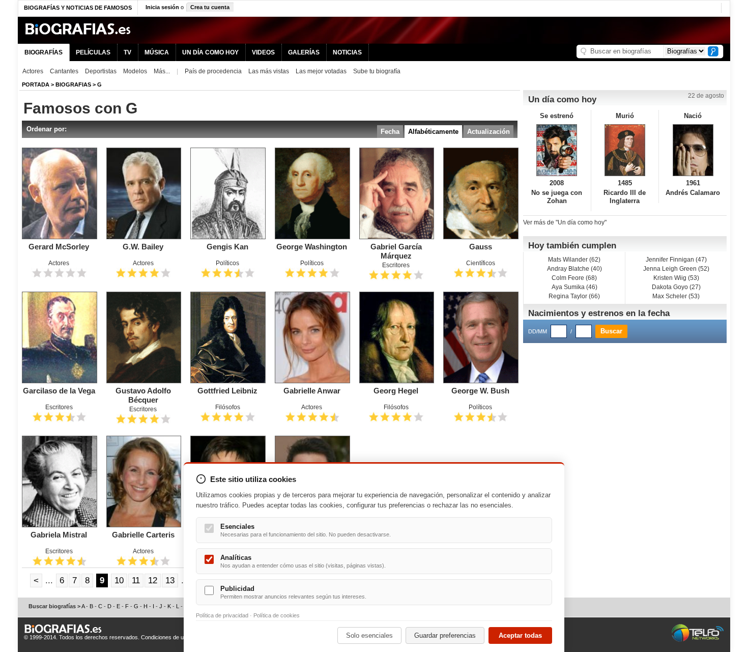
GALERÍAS (304, 52)
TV (127, 52)
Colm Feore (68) (574, 277)
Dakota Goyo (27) (676, 287)
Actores (32, 71)
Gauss (480, 246)
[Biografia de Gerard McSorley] (59, 193)
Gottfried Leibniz (227, 390)
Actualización (488, 131)
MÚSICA (157, 52)
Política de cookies (276, 615)
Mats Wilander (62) (574, 259)
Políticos (227, 263)
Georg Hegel (395, 390)
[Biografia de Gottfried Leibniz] (227, 337)
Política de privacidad (222, 615)
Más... (162, 71)
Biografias (73, 84)
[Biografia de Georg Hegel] (396, 337)
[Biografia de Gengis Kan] (227, 193)
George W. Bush (480, 390)
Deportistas (101, 71)
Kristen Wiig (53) (676, 277)
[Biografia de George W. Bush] (480, 337)
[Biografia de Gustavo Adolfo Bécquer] (143, 337)
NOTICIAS (347, 52)
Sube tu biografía (376, 71)
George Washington (311, 246)
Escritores (396, 265)
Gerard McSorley (58, 246)
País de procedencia (213, 71)
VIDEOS (263, 52)
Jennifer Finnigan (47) (676, 259)
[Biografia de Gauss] (480, 193)
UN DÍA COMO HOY (210, 52)
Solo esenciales (369, 635)
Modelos (135, 71)
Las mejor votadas (321, 71)
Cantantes (64, 71)
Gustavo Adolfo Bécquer (143, 395)
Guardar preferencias (445, 635)
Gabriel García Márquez (396, 251)
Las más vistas (268, 71)
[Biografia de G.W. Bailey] (143, 193)
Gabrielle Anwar (311, 390)
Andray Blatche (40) (574, 268)
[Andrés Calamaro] (693, 150)
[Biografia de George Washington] (312, 193)
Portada (35, 84)
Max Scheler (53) (676, 296)
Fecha (390, 131)
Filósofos (227, 407)
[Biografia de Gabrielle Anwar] (312, 337)
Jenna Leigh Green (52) (676, 268)
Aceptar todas (520, 635)
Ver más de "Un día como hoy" (565, 222)
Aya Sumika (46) (574, 287)
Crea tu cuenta (209, 7)
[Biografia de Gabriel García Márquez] (396, 193)
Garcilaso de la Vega (59, 390)
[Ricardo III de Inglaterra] (625, 150)
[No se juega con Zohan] (557, 150)
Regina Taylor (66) (574, 296)
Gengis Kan (227, 246)
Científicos (480, 263)
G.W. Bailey (143, 246)
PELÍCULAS (93, 52)
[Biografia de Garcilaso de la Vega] (59, 337)
